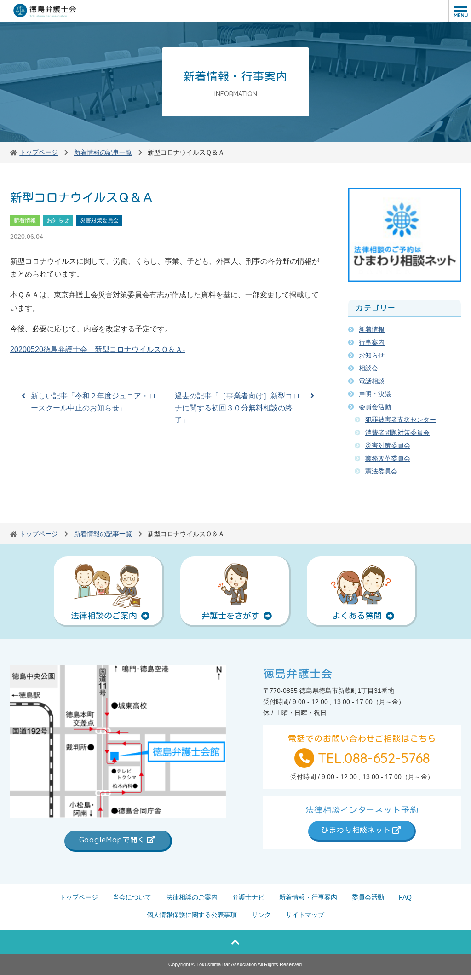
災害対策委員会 (99, 220)
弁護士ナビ (248, 897)
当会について (132, 897)
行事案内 (372, 342)
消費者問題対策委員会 (397, 432)
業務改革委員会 (387, 458)
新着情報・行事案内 (308, 897)
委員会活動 (375, 406)
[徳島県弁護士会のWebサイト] (45, 11)
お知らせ (58, 220)
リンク (261, 914)
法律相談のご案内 (192, 897)
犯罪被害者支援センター (400, 419)
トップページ (78, 897)
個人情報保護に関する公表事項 (192, 914)
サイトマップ (305, 914)
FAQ (405, 897)
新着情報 (25, 220)
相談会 (368, 368)
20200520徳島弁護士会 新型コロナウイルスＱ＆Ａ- (97, 349)
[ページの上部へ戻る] (235, 942)
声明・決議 (375, 394)
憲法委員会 (381, 471)
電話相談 (372, 381)
